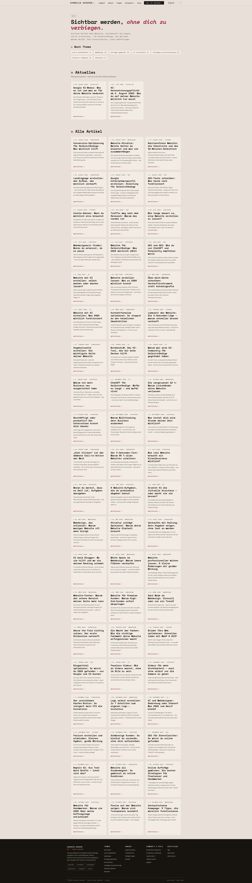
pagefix (148, 862)
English (171, 3)
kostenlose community (153, 850)
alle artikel (107, 850)
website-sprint (151, 859)
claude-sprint (150, 856)
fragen (119, 3)
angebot (102, 3)
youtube (71, 865)
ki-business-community (153, 853)
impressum (170, 853)
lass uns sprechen (154, 3)
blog (139, 3)
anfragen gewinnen (120, 52)
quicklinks (171, 880)
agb (168, 850)
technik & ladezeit (81, 58)
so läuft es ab (129, 853)
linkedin (80, 865)
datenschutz (171, 856)
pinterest (71, 869)
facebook (82, 869)
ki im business (140, 52)
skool (90, 869)
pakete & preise (130, 850)
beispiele (129, 3)
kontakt (127, 859)
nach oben (180, 880)
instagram (90, 865)
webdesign (100, 52)
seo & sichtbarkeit (81, 52)
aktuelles (100, 58)
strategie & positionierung (166, 52)
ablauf (110, 3)
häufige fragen (130, 856)
